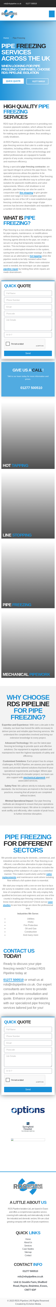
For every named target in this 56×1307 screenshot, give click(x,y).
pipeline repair (10, 269)
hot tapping (36, 256)
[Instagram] (52, 3)
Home (6, 38)
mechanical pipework (34, 777)
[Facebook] (47, 3)
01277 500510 (13, 979)
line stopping (26, 193)
